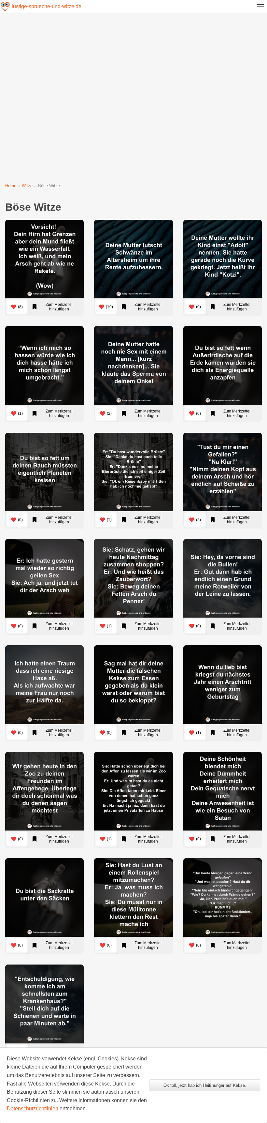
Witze (27, 185)
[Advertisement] (133, 100)
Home (10, 185)
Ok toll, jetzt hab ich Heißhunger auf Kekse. (204, 1085)
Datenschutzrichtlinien (32, 1108)
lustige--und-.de (46, 6)
